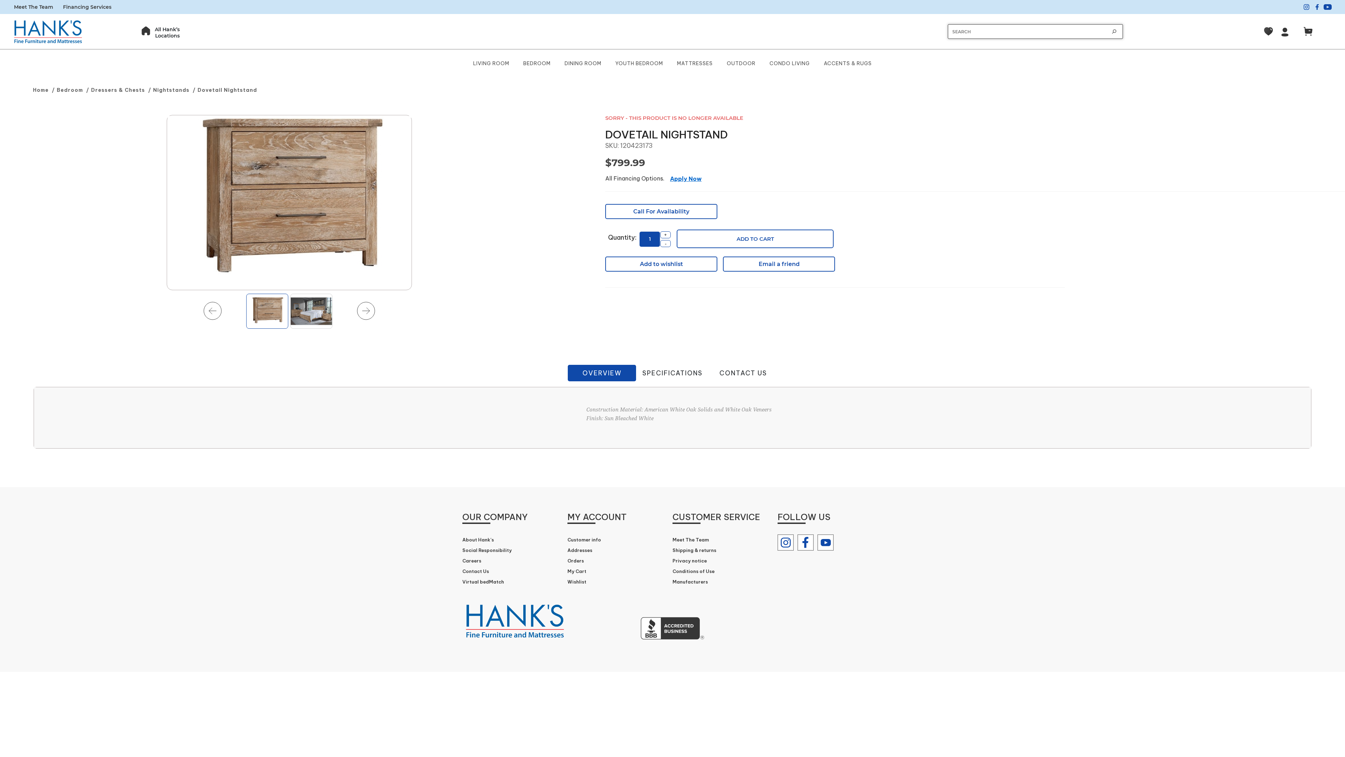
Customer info (584, 540)
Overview (602, 373)
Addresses (579, 550)
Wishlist (576, 582)
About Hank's (478, 540)
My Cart (576, 571)
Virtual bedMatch (483, 582)
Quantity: (622, 237)
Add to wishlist (661, 264)
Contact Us (743, 373)
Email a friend (779, 264)
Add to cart (755, 239)
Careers (471, 561)
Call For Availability (661, 211)
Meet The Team (33, 7)
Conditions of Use (693, 571)
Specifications (672, 373)
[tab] (602, 373)
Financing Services (87, 7)
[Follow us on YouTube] (825, 542)
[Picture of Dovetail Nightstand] (289, 203)
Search (1114, 32)
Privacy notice (689, 561)
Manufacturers (690, 582)
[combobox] (1028, 31)
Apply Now (686, 178)
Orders (575, 561)
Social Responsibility (487, 550)
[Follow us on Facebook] (805, 542)
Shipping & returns (694, 550)
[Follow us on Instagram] (785, 542)
